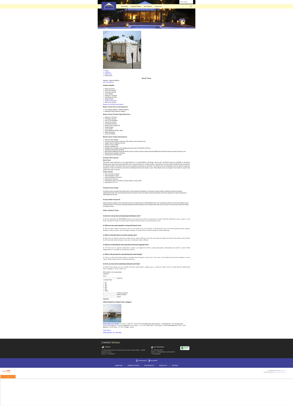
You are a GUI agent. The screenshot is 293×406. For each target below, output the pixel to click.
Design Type (108, 125)
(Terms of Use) (283, 370)
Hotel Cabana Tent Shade (111, 324)
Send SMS (154, 360)
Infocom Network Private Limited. (280, 372)
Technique (108, 119)
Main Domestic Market (112, 153)
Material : (108, 327)
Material (107, 132)
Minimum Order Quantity (112, 111)
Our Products (148, 6)
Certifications (109, 155)
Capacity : (116, 325)
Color (106, 134)
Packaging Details (110, 149)
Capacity (107, 117)
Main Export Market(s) (112, 151)
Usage (107, 127)
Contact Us (158, 6)
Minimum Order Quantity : (153, 324)
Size (106, 120)
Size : (140, 325)
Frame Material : (176, 325)
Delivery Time (109, 144)
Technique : (129, 325)
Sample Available (110, 146)
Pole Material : (168, 324)
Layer (106, 129)
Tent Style (108, 122)
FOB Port (107, 139)
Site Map (175, 365)
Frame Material (109, 130)
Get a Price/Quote (108, 82)
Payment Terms (110, 141)
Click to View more (111, 100)
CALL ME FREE (116, 332)
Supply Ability (109, 143)
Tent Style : (152, 325)
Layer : (162, 325)
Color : (119, 327)
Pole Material (109, 124)
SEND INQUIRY (107, 332)
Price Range (108, 109)
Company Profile (136, 6)
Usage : (129, 327)
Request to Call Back (109, 104)
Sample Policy (109, 148)
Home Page (124, 6)
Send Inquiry (120, 104)
